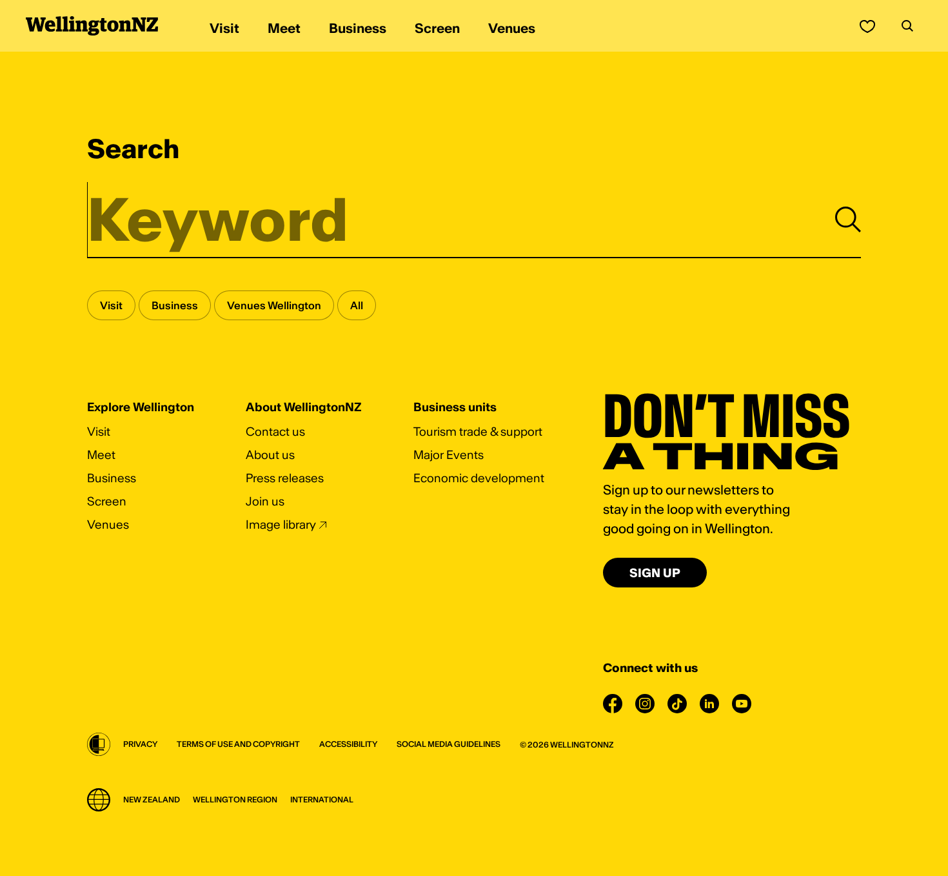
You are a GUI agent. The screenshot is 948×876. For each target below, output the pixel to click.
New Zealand (151, 799)
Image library (281, 524)
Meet (101, 454)
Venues (108, 524)
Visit (98, 431)
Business (111, 478)
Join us (265, 501)
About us (270, 454)
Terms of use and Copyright (238, 744)
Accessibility (348, 744)
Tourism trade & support (477, 431)
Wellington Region (235, 799)
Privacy (140, 744)
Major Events (448, 454)
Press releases (285, 478)
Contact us (275, 431)
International (321, 799)
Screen (106, 501)
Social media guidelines (448, 744)
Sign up (654, 572)
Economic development (478, 478)
